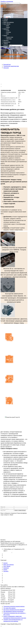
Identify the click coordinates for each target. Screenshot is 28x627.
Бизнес (5, 35)
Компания (6, 29)
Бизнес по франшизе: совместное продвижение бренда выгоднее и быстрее (14, 617)
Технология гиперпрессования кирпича (13, 606)
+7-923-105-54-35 (8, 556)
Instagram (5, 575)
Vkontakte (6, 574)
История (8, 32)
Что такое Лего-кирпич (9, 608)
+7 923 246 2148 (16, 552)
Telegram (5, 582)
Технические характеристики (11, 66)
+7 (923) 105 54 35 (5, 13)
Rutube (5, 580)
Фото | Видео (6, 24)
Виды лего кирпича (8, 22)
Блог (7, 34)
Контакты (6, 40)
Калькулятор (6, 42)
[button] (14, 84)
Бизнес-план (9, 37)
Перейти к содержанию (7, 1)
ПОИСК (5, 43)
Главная (5, 19)
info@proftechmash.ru (6, 16)
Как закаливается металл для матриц (13, 611)
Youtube (5, 579)
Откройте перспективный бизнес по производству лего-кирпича (12, 620)
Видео (8, 27)
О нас (7, 30)
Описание (6, 68)
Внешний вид (7, 64)
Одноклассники (7, 577)
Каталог (5, 20)
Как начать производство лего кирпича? (14, 609)
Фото (7, 25)
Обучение (9, 39)
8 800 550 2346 (7, 552)
